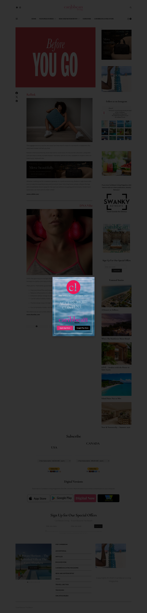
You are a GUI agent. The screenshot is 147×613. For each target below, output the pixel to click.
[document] (73, 306)
